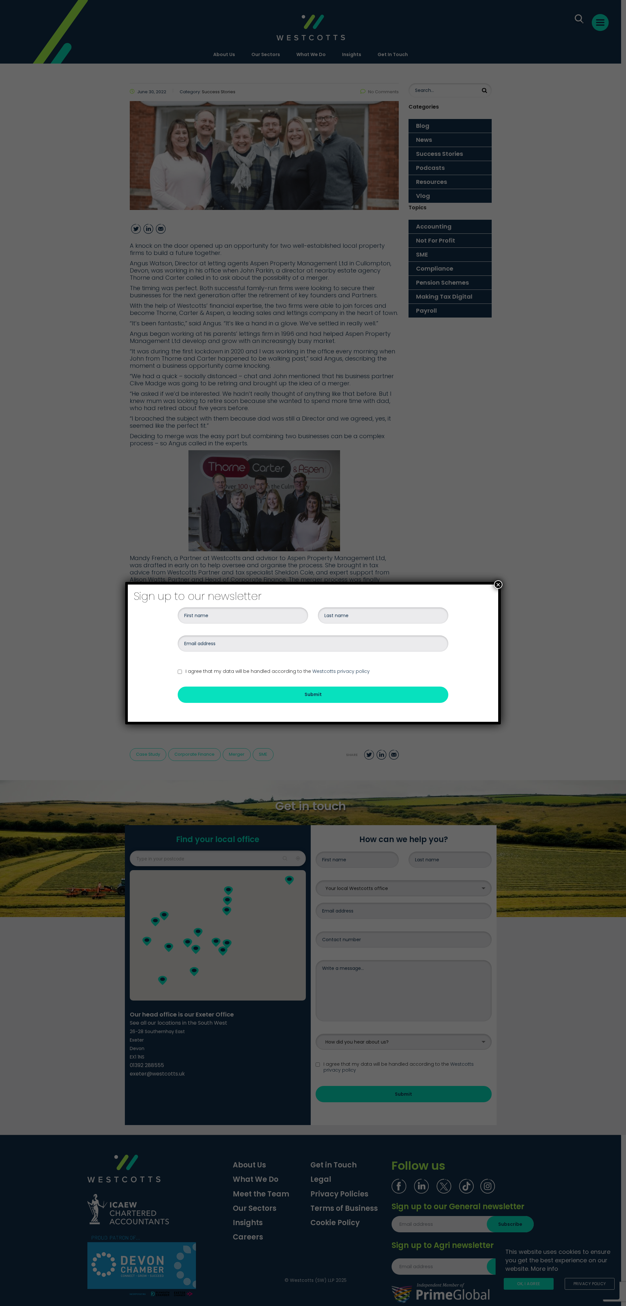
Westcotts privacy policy (341, 671)
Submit (313, 694)
